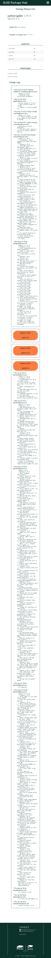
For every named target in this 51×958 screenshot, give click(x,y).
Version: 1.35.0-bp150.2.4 (25, 366)
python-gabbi (15, 16)
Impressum (22, 934)
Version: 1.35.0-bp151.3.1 (25, 335)
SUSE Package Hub (15, 2)
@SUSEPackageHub (27, 931)
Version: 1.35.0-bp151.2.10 (25, 351)
